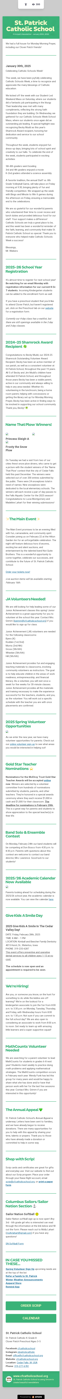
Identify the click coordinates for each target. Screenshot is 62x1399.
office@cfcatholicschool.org (28, 1355)
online (47, 780)
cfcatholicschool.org (27, 1359)
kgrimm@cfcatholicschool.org (30, 620)
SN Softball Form (15, 1243)
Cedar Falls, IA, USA (27, 1362)
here (51, 899)
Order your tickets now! (18, 572)
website (49, 308)
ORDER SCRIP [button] (31, 1306)
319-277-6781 (21, 1366)
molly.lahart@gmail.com (19, 1233)
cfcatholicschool (26, 1348)
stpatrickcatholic (26, 1352)
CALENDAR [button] (31, 1318)
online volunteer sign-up (22, 744)
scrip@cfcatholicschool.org (20, 1181)
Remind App (13, 1286)
